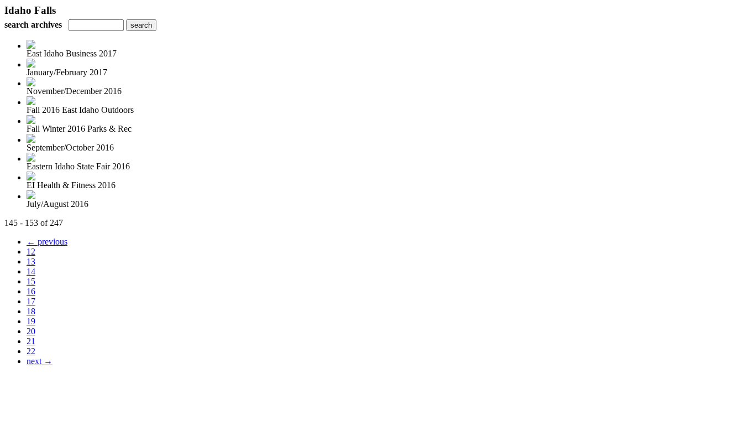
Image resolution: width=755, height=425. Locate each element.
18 (31, 311)
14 (31, 271)
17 (31, 301)
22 (31, 351)
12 (31, 251)
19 (31, 321)
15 (31, 281)
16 (31, 291)
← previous (47, 241)
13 (31, 261)
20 (31, 331)
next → (40, 361)
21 (31, 341)
